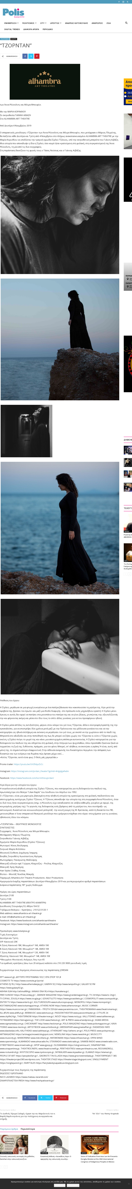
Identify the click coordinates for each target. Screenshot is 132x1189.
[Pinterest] (36, 56)
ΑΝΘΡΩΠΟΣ (97, 23)
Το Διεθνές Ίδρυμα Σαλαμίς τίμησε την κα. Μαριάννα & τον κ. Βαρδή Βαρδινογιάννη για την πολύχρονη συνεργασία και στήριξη (27, 1116)
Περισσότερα (28, 1128)
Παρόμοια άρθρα (9, 1128)
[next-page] (5, 1167)
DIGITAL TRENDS (12, 29)
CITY (42, 23)
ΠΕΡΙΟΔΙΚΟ (48, 29)
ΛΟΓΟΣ (84, 1153)
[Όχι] (128, 1183)
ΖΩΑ (108, 23)
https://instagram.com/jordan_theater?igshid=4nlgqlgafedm (40, 771)
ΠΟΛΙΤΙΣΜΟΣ (28, 23)
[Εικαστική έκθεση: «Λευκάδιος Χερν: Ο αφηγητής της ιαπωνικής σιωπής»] (59, 1144)
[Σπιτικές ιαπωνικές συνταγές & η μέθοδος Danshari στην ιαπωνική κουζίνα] (19, 1144)
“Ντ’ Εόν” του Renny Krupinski (105, 1113)
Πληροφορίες (73, 1185)
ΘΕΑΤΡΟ (13, 39)
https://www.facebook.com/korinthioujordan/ (32, 778)
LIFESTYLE (54, 23)
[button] (126, 23)
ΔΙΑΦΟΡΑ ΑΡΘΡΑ (31, 29)
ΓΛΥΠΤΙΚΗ (44, 1153)
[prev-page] (1, 1167)
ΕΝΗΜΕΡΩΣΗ (10, 23)
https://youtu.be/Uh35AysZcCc (28, 764)
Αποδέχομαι (59, 1185)
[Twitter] (127, 2)
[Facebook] (119, 2)
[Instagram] (123, 2)
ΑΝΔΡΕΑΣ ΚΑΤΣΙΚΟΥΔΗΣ (76, 23)
